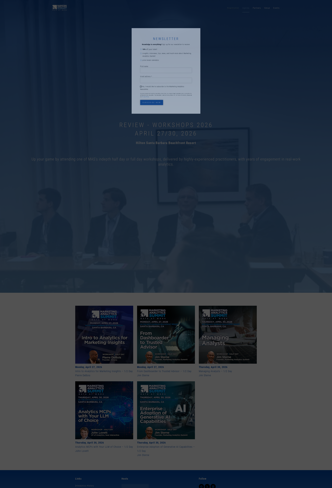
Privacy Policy (135, 110)
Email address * (136, 79)
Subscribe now (144, 118)
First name (133, 64)
